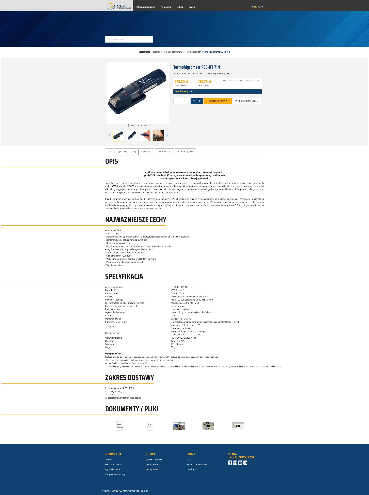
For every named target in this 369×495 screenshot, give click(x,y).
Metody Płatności (153, 469)
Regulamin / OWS (112, 469)
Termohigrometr (193, 52)
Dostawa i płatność (154, 459)
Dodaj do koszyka (216, 101)
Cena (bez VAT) (181, 85)
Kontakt (108, 459)
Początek (156, 52)
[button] (109, 135)
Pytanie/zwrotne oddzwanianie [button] (248, 101)
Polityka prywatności (114, 464)
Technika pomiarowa (172, 52)
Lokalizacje (191, 469)
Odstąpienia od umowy (115, 474)
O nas (189, 459)
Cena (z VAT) (203, 85)
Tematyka (166, 7)
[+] (200, 101)
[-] (194, 101)
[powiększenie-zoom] (138, 125)
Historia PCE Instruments (198, 464)
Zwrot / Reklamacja (154, 464)
